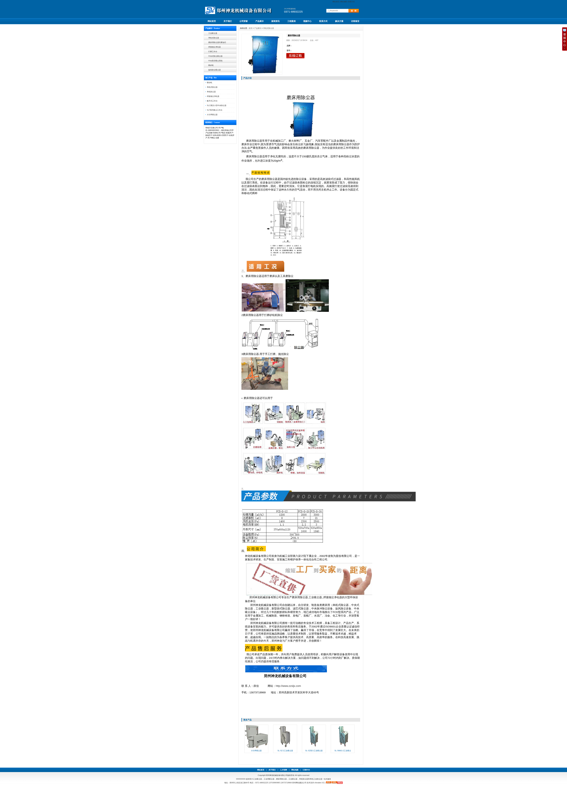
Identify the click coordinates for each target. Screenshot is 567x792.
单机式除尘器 (213, 38)
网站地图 (343, 2)
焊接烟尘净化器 (214, 47)
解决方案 (339, 21)
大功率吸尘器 (212, 115)
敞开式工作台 (212, 101)
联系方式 (351, 2)
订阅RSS (306, 770)
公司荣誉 (243, 21)
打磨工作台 (212, 52)
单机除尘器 (211, 92)
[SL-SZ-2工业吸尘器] (285, 748)
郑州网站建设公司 (299, 783)
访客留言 (355, 21)
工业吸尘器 (212, 33)
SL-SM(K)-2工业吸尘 (342, 751)
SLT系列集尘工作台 (214, 110)
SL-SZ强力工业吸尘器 (314, 751)
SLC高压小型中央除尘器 (216, 105)
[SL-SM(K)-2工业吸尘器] (343, 748)
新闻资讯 (275, 21)
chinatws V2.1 (320, 783)
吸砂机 (211, 65)
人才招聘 (283, 770)
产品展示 (259, 21)
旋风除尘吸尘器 (214, 70)
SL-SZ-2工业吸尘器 (285, 751)
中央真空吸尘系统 (215, 61)
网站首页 (336, 2)
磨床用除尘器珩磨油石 (217, 42)
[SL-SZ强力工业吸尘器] (314, 748)
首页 (250, 28)
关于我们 (228, 21)
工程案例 (291, 21)
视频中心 (307, 21)
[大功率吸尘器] (256, 748)
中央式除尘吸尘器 (215, 56)
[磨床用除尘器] (261, 54)
